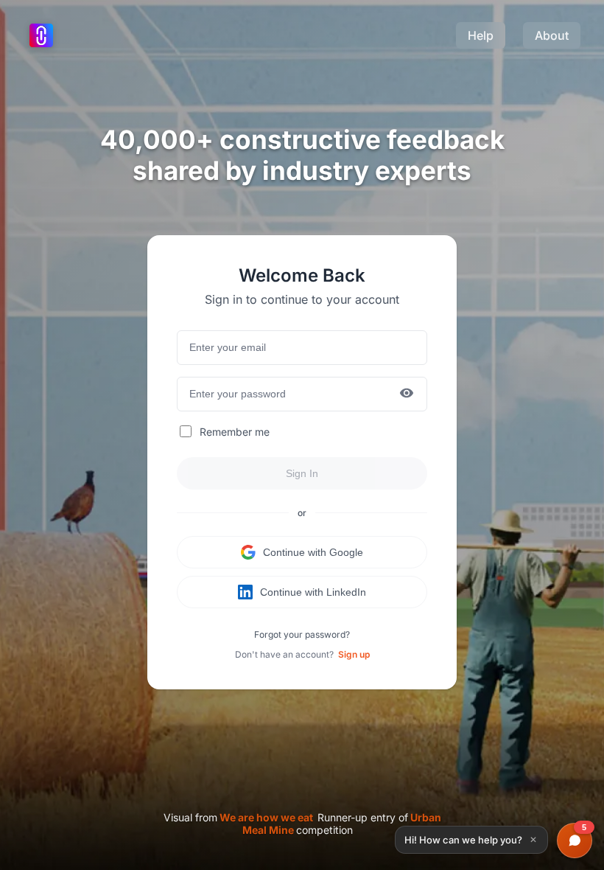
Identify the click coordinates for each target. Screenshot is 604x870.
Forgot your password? (302, 634)
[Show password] (406, 394)
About (552, 35)
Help (481, 35)
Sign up (354, 654)
